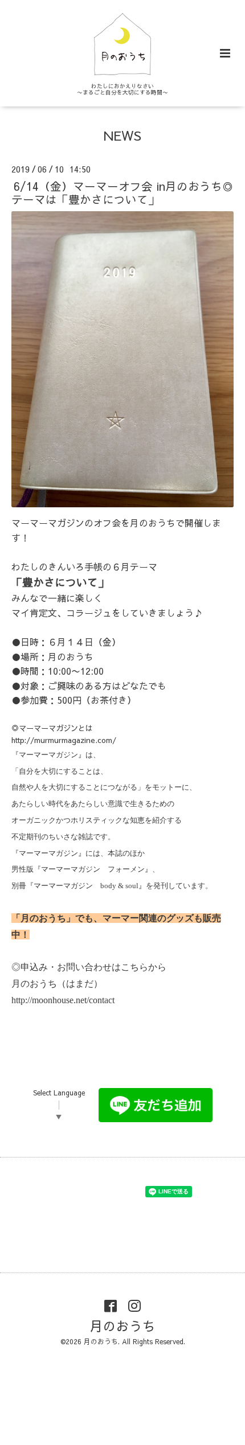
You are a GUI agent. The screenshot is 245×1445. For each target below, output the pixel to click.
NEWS (122, 135)
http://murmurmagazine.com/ (63, 739)
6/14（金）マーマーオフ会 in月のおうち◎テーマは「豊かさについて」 (122, 192)
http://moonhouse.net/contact (63, 1000)
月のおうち (123, 1326)
